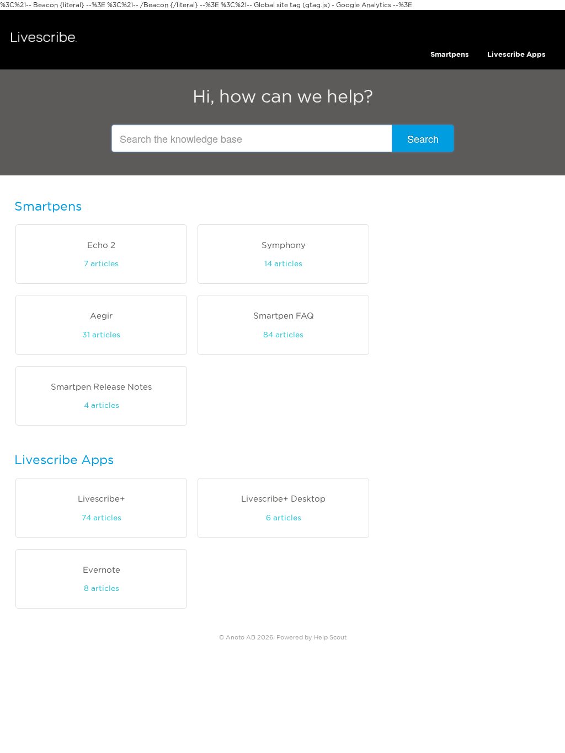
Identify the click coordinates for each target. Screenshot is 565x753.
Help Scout (330, 637)
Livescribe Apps (516, 54)
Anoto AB (240, 637)
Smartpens (449, 54)
